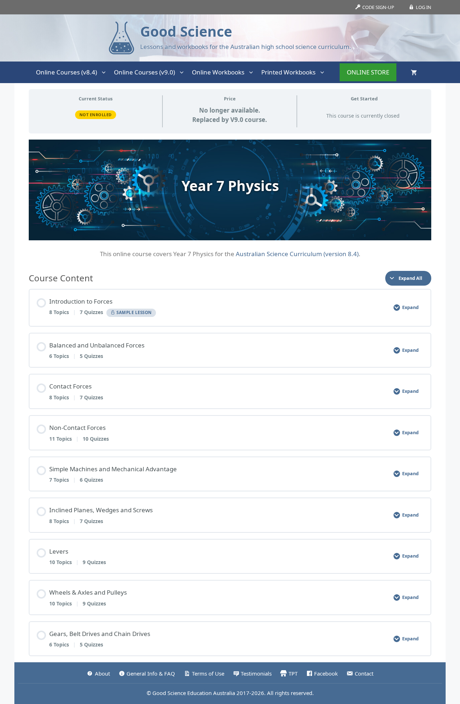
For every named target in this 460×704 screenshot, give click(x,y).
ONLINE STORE (368, 72)
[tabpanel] (230, 199)
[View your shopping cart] (414, 72)
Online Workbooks (218, 72)
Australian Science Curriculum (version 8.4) (297, 254)
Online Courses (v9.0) (144, 72)
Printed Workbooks (288, 72)
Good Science (186, 31)
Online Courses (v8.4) (66, 72)
